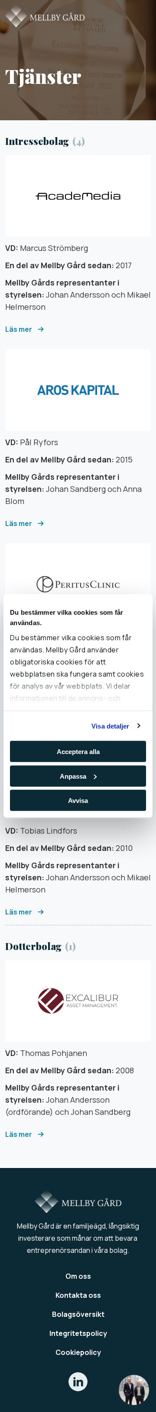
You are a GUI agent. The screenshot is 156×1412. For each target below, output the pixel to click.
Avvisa (78, 800)
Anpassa (73, 776)
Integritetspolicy (78, 1333)
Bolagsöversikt (78, 1314)
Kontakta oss (78, 1295)
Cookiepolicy (78, 1352)
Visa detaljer (110, 725)
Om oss (78, 1276)
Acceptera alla (78, 751)
